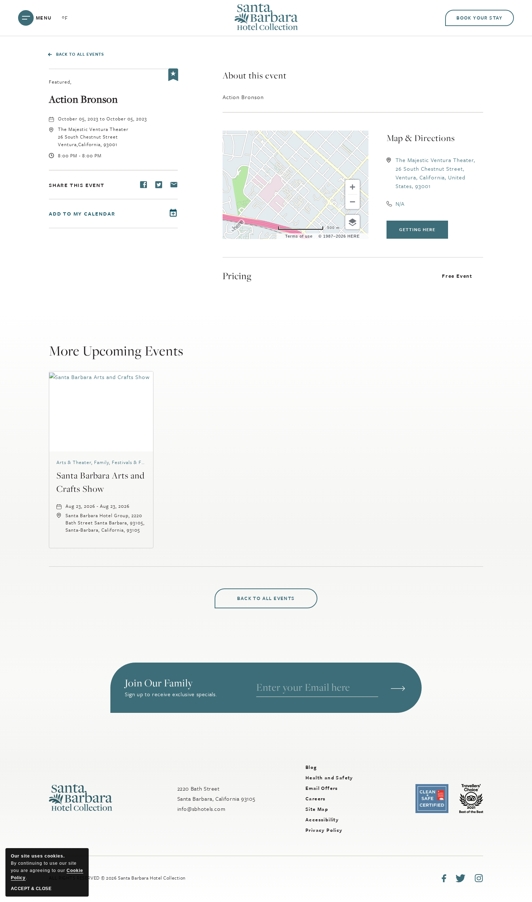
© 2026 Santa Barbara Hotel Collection (117, 877)
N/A (400, 204)
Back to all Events (80, 54)
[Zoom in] (352, 187)
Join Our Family (159, 683)
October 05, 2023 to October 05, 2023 (102, 118)
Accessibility (322, 819)
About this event (255, 75)
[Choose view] (352, 222)
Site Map (316, 809)
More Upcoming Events (116, 350)
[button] (93, 136)
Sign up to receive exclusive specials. (171, 694)
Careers (315, 798)
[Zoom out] (352, 202)
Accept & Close (31, 888)
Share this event (77, 185)
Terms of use (299, 236)
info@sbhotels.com (201, 809)
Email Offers (321, 788)
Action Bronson (83, 99)
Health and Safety (329, 777)
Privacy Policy (324, 830)
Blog (311, 767)
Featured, (60, 81)
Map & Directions (421, 138)
